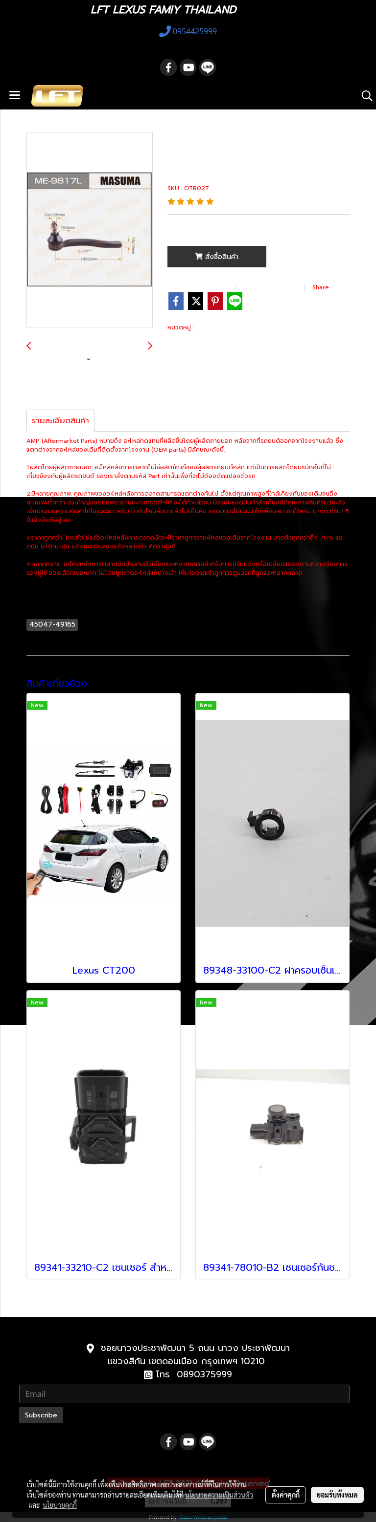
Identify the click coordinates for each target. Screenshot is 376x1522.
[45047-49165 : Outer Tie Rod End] (89, 230)
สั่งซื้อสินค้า (220, 257)
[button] (364, 95)
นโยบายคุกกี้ (60, 1504)
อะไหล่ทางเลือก (218, 327)
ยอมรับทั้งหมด (337, 1494)
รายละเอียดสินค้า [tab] (60, 421)
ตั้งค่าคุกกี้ (286, 1494)
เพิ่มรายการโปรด (199, 287)
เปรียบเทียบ (268, 287)
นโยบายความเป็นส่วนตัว (219, 1494)
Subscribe (41, 1415)
